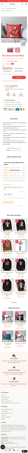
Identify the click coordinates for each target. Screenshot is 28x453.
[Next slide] (24, 29)
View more (14, 302)
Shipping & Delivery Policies (7, 409)
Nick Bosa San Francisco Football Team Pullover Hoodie (7, 294)
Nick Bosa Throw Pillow (8, 323)
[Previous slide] (3, 29)
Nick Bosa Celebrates (20, 253)
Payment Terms (4, 411)
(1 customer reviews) (12, 61)
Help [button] (25, 451)
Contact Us (3, 415)
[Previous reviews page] (18, 206)
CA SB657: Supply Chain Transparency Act (10, 403)
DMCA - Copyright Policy (6, 401)
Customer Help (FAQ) (6, 417)
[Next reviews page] (24, 206)
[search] (22, 4)
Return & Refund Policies (6, 413)
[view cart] (26, 4)
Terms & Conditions (5, 397)
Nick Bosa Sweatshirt (7, 253)
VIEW (7, 229)
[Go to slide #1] (10, 50)
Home (2, 8)
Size (3, 66)
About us (3, 395)
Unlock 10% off (2, 447)
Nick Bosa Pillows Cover (7, 10)
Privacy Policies (4, 399)
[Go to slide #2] (17, 50)
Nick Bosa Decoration (10, 8)
